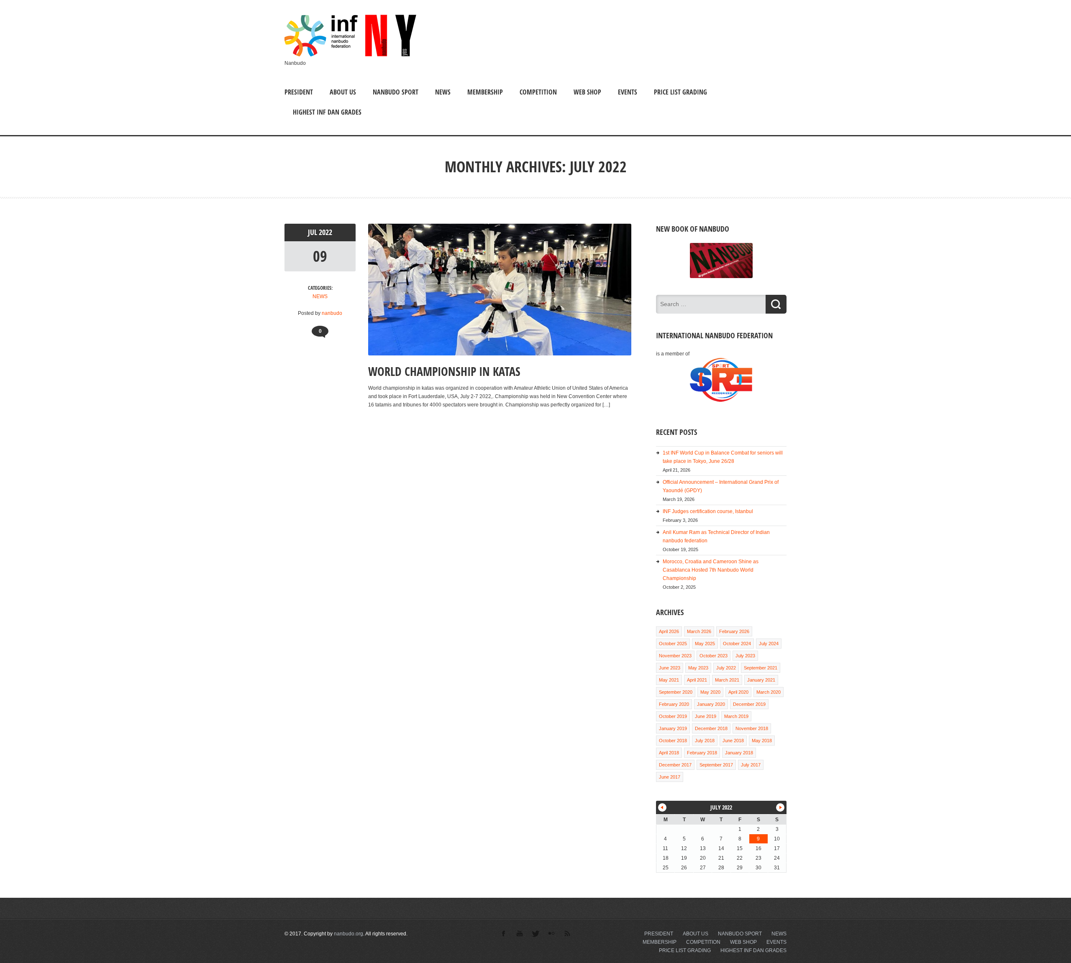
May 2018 (762, 740)
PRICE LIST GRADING (680, 92)
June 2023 (669, 667)
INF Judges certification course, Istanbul (708, 511)
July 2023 (745, 655)
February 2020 (674, 704)
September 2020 (675, 692)
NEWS (443, 92)
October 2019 (673, 716)
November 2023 (675, 655)
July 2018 (705, 740)
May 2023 (698, 667)
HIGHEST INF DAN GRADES (327, 112)
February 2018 (702, 752)
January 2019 (673, 728)
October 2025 (673, 643)
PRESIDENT (298, 92)
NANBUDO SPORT (395, 92)
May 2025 (705, 643)
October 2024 (737, 643)
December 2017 (675, 764)
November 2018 (751, 728)
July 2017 (751, 764)
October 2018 (673, 740)
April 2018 (669, 752)
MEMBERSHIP (485, 92)
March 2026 (699, 631)
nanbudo (332, 313)
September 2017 (716, 764)
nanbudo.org (348, 934)
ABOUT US (343, 92)
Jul (313, 232)
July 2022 (726, 667)
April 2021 (697, 679)
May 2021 (669, 679)
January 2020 (711, 704)
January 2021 (761, 679)
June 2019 (705, 716)
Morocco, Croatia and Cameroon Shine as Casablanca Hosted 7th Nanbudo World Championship (710, 570)
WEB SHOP (587, 92)
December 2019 (749, 704)
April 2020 (738, 692)
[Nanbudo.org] (350, 55)
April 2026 (669, 631)
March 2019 (736, 716)
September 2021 (760, 667)
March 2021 (727, 679)
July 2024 (769, 643)
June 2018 (733, 740)
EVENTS (627, 92)
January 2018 (739, 752)
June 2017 (669, 776)
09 (320, 256)
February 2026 (734, 631)
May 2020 (710, 692)
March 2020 (768, 692)
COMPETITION (538, 92)
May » (780, 807)
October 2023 (713, 655)
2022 (325, 232)
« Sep (662, 807)
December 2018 (711, 728)
